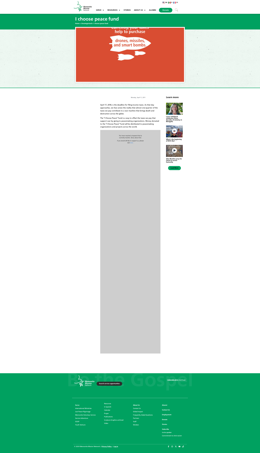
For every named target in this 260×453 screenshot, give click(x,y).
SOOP (77, 422)
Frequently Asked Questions (143, 415)
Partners (136, 418)
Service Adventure (81, 418)
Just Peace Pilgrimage (82, 412)
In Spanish (107, 407)
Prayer (106, 413)
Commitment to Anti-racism (172, 436)
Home (77, 23)
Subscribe (165, 429)
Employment (166, 415)
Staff (134, 422)
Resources (112, 10)
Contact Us (137, 408)
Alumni (152, 10)
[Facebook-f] (169, 447)
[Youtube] (180, 447)
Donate (165, 10)
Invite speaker (167, 432)
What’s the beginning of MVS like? (174, 140)
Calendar (107, 410)
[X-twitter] (177, 447)
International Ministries (83, 408)
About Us (138, 10)
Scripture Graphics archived (113, 420)
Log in (116, 446)
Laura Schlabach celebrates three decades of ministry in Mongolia (174, 119)
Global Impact (138, 412)
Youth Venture (80, 425)
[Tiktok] (184, 447)
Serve (98, 10)
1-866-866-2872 (172, 380)
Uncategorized (86, 23)
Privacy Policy (107, 446)
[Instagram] (173, 447)
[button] (174, 168)
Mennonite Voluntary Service (85, 415)
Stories (127, 10)
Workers (136, 425)
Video (106, 423)
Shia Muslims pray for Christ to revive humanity (174, 160)
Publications (108, 417)
